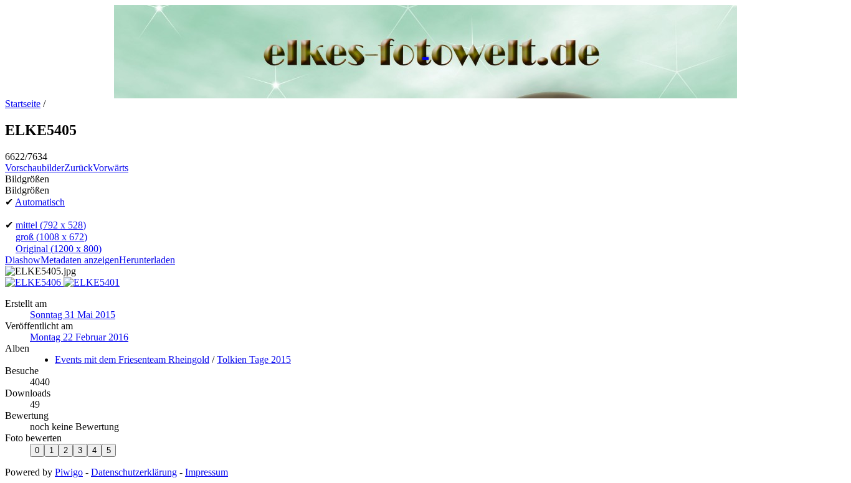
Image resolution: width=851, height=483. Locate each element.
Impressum (206, 472)
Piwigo (69, 472)
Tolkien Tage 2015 (254, 359)
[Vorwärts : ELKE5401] (92, 282)
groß (51, 237)
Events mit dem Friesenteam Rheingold (132, 359)
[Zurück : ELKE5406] (34, 282)
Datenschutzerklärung (134, 472)
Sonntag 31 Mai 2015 (72, 314)
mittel (51, 225)
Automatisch (40, 202)
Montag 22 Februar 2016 (79, 337)
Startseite (22, 103)
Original (59, 248)
